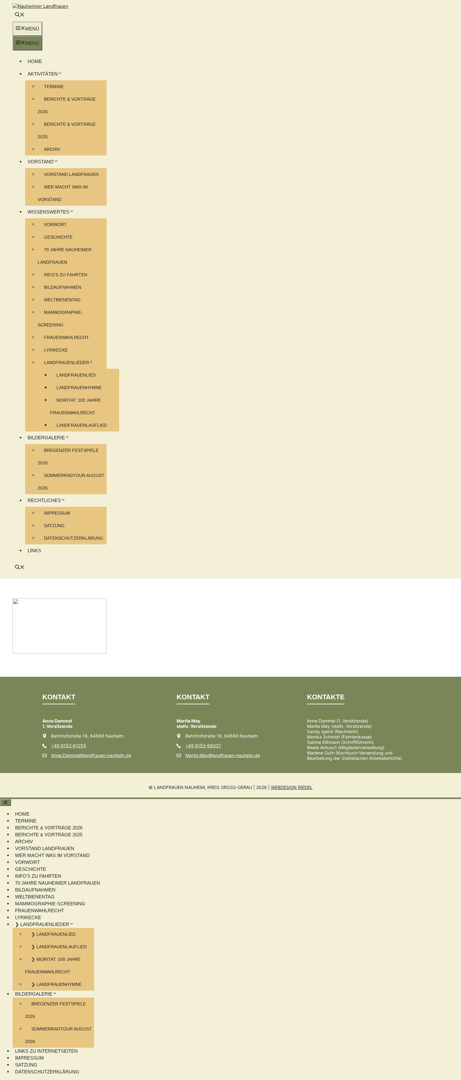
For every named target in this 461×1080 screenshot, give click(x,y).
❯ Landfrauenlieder (42, 924)
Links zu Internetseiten (46, 1051)
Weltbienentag (62, 299)
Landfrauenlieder (66, 362)
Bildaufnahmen (62, 287)
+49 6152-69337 (203, 745)
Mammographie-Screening (50, 903)
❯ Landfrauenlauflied (59, 946)
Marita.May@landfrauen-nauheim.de (222, 755)
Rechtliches (44, 500)
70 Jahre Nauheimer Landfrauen (57, 883)
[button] (20, 15)
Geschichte (58, 237)
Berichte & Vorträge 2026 (48, 827)
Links (34, 550)
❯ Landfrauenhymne (56, 984)
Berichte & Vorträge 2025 (48, 834)
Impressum (57, 513)
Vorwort (55, 224)
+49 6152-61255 (68, 745)
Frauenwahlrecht (66, 337)
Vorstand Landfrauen (71, 174)
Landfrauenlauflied (81, 425)
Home (35, 61)
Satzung (54, 525)
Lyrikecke (56, 349)
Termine (54, 86)
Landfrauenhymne (79, 387)
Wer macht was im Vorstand (52, 855)
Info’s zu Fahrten (65, 274)
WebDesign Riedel (292, 787)
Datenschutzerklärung (73, 538)
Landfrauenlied (76, 375)
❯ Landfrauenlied (53, 934)
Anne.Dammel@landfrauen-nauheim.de (91, 755)
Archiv (52, 149)
